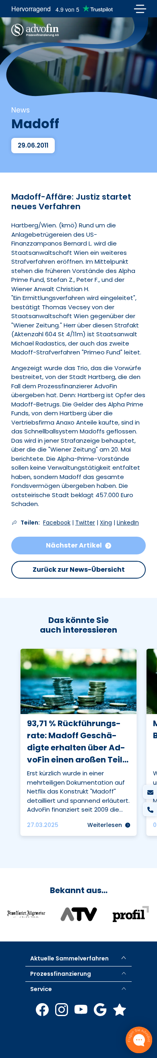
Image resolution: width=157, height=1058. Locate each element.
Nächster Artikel (74, 545)
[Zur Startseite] (35, 30)
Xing (106, 523)
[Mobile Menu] (140, 8)
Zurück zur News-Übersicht (79, 569)
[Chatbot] (139, 1040)
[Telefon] (150, 809)
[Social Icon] (42, 1009)
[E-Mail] (150, 792)
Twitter (85, 523)
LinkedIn (128, 523)
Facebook (56, 523)
